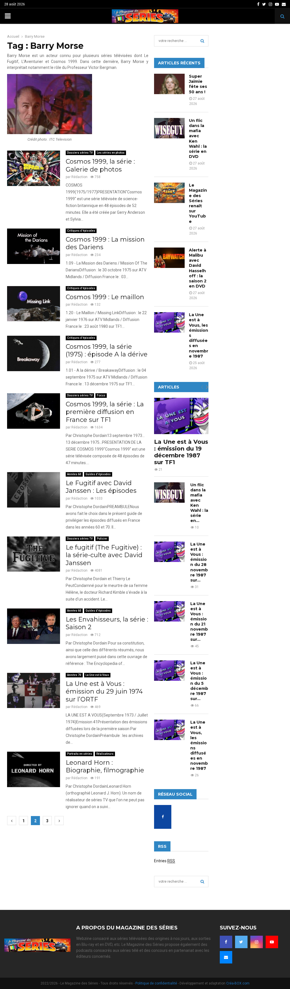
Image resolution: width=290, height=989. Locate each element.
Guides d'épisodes (98, 474)
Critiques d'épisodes (81, 230)
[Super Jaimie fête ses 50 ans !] (169, 84)
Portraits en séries (79, 753)
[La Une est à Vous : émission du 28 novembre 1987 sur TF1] (169, 552)
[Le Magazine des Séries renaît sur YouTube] (169, 193)
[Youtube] (272, 942)
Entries (164, 861)
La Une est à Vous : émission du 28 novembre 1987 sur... (199, 562)
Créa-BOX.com (238, 983)
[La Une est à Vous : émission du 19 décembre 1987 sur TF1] (181, 416)
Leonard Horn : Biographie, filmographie (105, 766)
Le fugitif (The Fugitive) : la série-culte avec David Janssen (104, 555)
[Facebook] (226, 942)
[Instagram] (256, 942)
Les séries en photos (111, 152)
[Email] (226, 957)
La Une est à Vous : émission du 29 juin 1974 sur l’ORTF (104, 691)
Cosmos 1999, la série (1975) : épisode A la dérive (107, 350)
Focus (101, 395)
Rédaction (79, 177)
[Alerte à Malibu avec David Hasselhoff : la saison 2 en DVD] (169, 258)
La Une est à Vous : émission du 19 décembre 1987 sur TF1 (181, 452)
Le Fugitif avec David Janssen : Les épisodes (101, 487)
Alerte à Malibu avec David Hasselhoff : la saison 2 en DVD (197, 268)
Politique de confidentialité (156, 983)
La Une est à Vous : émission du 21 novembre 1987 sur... (199, 621)
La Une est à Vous (97, 675)
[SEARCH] (202, 41)
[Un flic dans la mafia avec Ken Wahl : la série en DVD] (169, 128)
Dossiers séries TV (80, 152)
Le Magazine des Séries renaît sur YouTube (198, 203)
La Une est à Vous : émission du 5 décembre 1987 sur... (199, 680)
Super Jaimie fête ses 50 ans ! (198, 84)
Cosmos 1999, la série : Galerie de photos (100, 165)
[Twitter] (241, 942)
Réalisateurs (105, 753)
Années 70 (74, 675)
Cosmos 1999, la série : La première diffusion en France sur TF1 (105, 412)
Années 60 (74, 474)
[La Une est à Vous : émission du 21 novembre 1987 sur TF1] (169, 611)
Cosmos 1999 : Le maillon (105, 297)
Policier (102, 538)
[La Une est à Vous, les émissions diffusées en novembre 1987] (169, 322)
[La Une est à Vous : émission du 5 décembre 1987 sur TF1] (169, 670)
